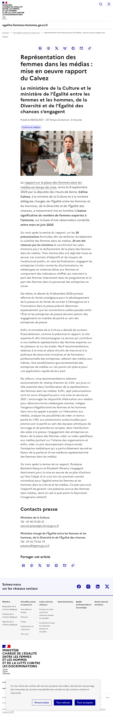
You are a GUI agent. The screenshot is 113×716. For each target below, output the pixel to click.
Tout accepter (85, 702)
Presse (23, 621)
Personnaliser (41, 702)
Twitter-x (107, 586)
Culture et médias (31, 127)
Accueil (5, 32)
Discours (24, 617)
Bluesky (65, 48)
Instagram (88, 586)
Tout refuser (63, 702)
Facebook (48, 48)
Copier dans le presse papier (90, 48)
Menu (109, 4)
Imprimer (73, 48)
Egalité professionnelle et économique (83, 604)
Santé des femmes (65, 601)
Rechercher (101, 4)
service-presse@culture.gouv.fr (39, 526)
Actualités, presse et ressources (26, 32)
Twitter (57, 48)
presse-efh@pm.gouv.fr (35, 546)
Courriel (81, 48)
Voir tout (24, 634)
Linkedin (40, 48)
